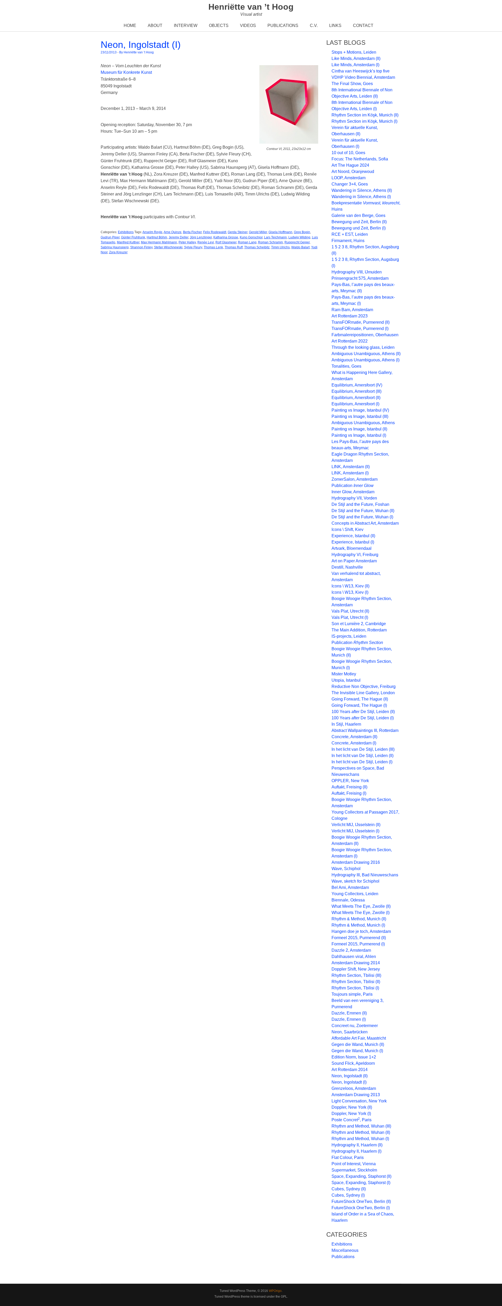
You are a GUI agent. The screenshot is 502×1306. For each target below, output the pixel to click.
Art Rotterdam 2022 (350, 341)
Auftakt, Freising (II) (349, 787)
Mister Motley (344, 674)
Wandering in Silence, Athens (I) (361, 196)
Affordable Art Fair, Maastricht (359, 1038)
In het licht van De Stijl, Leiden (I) (362, 762)
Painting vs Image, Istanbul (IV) (360, 410)
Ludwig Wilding (299, 237)
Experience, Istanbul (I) (353, 542)
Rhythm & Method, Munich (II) (359, 919)
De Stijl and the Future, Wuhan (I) (362, 517)
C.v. (314, 25)
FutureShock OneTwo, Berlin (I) (361, 1208)
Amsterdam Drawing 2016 (356, 862)
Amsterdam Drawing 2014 (356, 963)
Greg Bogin (302, 232)
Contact (363, 25)
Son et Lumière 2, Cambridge (359, 623)
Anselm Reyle (152, 232)
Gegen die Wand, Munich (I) (357, 1051)
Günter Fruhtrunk (133, 237)
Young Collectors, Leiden (355, 894)
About (155, 25)
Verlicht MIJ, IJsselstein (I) (355, 831)
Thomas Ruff (234, 247)
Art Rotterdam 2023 (350, 316)
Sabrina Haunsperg (115, 247)
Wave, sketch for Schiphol (355, 881)
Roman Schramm (270, 242)
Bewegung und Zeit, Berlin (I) (359, 228)
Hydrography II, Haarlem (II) (357, 1145)
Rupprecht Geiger (297, 242)
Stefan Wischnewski (168, 247)
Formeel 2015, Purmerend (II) (359, 937)
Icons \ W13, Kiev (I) (350, 592)
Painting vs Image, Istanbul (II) (359, 429)
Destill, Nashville (347, 567)
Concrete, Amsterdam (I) (354, 743)
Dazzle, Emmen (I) (349, 1019)
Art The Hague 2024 (350, 165)
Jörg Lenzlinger (201, 237)
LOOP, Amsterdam (349, 178)
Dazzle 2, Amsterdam (351, 950)
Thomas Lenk (213, 247)
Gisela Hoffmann (280, 232)
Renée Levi (205, 242)
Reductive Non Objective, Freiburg (364, 686)
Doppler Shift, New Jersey (356, 969)
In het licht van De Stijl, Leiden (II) (362, 755)
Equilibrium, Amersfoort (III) (356, 391)
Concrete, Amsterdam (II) (354, 737)
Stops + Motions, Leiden (354, 52)
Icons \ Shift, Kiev (347, 529)
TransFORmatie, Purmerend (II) (361, 322)
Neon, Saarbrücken (350, 1032)
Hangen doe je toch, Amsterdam (361, 931)
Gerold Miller (258, 232)
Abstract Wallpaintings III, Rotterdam (365, 730)
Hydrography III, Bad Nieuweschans (365, 875)
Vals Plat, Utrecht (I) (350, 617)
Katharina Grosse (225, 237)
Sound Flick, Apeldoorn (353, 1063)
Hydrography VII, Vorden (354, 498)
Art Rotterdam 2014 (350, 1069)
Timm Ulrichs (280, 247)
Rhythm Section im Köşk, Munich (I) (364, 121)
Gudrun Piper (110, 237)
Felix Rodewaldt (214, 232)
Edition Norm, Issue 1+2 (354, 1057)
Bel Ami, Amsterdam (350, 887)
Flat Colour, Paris (348, 1157)
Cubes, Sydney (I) (348, 1195)
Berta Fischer (192, 232)
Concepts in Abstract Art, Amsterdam (365, 523)
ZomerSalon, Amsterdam (355, 479)
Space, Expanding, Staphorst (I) (361, 1182)
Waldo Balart (300, 247)
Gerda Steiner (237, 232)
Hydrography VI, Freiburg (355, 554)
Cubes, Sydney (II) (349, 1189)
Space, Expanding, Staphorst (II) (361, 1176)
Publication (353, 485)
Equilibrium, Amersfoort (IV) (357, 385)
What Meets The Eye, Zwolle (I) (361, 912)
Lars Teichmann (275, 237)
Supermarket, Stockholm (354, 1170)
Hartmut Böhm (157, 237)
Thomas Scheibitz (257, 247)
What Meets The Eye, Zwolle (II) (361, 906)
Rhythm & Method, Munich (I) (358, 925)
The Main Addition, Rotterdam (359, 630)
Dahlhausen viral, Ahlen (354, 956)
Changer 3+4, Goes (350, 184)
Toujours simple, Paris (352, 994)
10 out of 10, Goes (348, 152)
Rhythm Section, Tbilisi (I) (355, 988)
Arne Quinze (172, 232)
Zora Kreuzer (118, 252)
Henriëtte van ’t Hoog (251, 7)
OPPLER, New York (350, 780)
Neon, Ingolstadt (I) (141, 44)
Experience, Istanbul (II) (353, 536)
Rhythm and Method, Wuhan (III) (361, 1126)
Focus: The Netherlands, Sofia (360, 159)
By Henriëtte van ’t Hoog (136, 52)
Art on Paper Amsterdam (354, 561)
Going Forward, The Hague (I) (359, 705)
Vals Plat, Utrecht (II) (350, 611)
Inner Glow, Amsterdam (353, 492)
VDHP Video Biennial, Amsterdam (363, 77)
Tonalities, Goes (346, 366)
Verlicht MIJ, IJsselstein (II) (356, 824)
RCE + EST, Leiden (350, 234)
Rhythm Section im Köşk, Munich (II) (365, 115)
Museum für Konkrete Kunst (126, 72)
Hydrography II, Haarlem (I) (356, 1151)
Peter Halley (187, 242)
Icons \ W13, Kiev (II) (350, 586)
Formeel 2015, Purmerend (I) (358, 944)
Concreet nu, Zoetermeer (355, 1025)
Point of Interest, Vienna (354, 1164)
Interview (185, 25)
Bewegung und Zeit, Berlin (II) (359, 222)
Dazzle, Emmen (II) (349, 1013)
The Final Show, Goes (352, 83)
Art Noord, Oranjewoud (353, 171)
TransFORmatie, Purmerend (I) (360, 328)
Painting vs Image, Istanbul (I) (359, 435)
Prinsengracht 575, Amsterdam (360, 278)
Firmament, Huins (348, 240)
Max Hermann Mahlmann (159, 242)
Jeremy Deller (178, 237)
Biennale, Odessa (348, 900)
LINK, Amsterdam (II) (351, 466)
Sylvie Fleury (193, 247)
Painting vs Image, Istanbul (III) (360, 416)
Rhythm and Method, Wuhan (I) (360, 1138)
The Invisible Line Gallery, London (363, 693)
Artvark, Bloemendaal (352, 548)
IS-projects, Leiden (349, 636)
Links (335, 25)
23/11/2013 (109, 52)
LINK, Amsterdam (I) (350, 473)
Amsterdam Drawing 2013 (356, 1094)
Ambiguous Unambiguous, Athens (363, 423)
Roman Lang (247, 242)
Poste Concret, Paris (352, 1120)
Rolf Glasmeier (225, 242)
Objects (219, 25)
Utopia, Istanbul (346, 680)
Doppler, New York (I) (351, 1113)
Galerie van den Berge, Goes (358, 215)
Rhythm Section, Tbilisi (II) (356, 981)
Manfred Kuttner (128, 242)
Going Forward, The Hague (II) (360, 699)
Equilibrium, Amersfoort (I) (355, 404)
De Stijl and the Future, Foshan (360, 504)
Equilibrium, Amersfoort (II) (356, 397)
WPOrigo (275, 1291)
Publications (282, 25)
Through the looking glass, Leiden (363, 347)
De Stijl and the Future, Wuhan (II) (363, 510)
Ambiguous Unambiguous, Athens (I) (366, 360)
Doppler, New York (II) (352, 1107)
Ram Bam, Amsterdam (352, 309)
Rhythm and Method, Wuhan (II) (361, 1132)
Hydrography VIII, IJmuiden (357, 272)
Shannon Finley (141, 247)
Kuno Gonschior (251, 237)
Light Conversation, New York (359, 1101)
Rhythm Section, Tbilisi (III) (356, 975)
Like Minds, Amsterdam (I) (355, 65)
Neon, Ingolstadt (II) (350, 1076)
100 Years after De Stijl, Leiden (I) (363, 718)
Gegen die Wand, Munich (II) (358, 1044)
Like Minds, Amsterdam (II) (356, 58)
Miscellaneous (345, 1250)
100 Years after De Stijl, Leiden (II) (363, 711)
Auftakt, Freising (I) (349, 793)
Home (130, 25)
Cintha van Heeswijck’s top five (361, 71)
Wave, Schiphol (346, 868)
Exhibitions (126, 232)
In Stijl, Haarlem (346, 724)
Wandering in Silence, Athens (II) (362, 190)
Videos (248, 25)
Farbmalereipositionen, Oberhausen (365, 335)
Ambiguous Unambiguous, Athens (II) (366, 353)
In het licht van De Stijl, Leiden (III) (363, 749)
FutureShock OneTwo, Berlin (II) (361, 1201)
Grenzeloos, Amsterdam (354, 1088)
